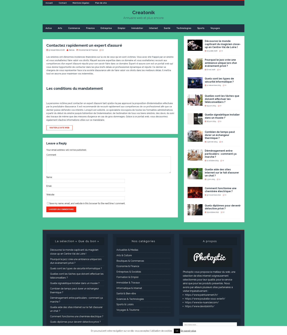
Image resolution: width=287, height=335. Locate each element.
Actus (49, 28)
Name (49, 177)
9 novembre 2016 (57, 50)
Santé (167, 28)
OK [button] (177, 331)
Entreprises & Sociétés (128, 271)
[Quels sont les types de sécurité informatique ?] (195, 86)
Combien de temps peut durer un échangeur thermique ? (220, 135)
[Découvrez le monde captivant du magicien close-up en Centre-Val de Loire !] (195, 48)
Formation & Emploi (127, 277)
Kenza (71, 50)
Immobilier (137, 28)
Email (49, 186)
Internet (153, 28)
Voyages (215, 28)
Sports (200, 28)
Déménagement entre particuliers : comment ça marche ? (220, 153)
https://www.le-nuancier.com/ (202, 302)
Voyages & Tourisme (127, 309)
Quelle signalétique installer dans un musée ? (222, 116)
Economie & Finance (88, 50)
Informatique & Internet (129, 288)
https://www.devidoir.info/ (200, 306)
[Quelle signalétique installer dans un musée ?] (195, 122)
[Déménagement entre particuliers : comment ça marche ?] (195, 158)
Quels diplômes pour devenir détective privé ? (223, 207)
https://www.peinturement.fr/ (201, 294)
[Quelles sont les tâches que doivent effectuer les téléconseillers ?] (195, 103)
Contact (63, 3)
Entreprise (106, 28)
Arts (60, 28)
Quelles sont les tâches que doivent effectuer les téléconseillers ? (222, 99)
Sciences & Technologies (130, 299)
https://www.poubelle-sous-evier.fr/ (205, 298)
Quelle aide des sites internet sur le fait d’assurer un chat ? (222, 172)
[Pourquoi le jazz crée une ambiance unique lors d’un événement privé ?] (195, 67)
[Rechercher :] (210, 324)
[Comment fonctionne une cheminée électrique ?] (195, 196)
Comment (51, 155)
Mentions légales (81, 3)
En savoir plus (188, 330)
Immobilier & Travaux (128, 282)
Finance (90, 28)
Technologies (183, 28)
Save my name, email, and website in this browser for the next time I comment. (87, 203)
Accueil (49, 3)
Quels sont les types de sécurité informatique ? (219, 80)
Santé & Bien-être (126, 293)
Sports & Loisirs (125, 304)
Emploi (121, 28)
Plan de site (101, 3)
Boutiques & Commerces (130, 260)
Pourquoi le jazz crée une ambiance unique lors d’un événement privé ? (221, 63)
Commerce (74, 28)
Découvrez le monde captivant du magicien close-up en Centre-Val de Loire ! (223, 44)
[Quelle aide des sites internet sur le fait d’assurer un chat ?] (195, 177)
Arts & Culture (124, 255)
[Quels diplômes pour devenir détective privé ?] (195, 213)
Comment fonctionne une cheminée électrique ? (220, 190)
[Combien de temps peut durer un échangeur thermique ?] (195, 139)
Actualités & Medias (127, 249)
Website (50, 194)
